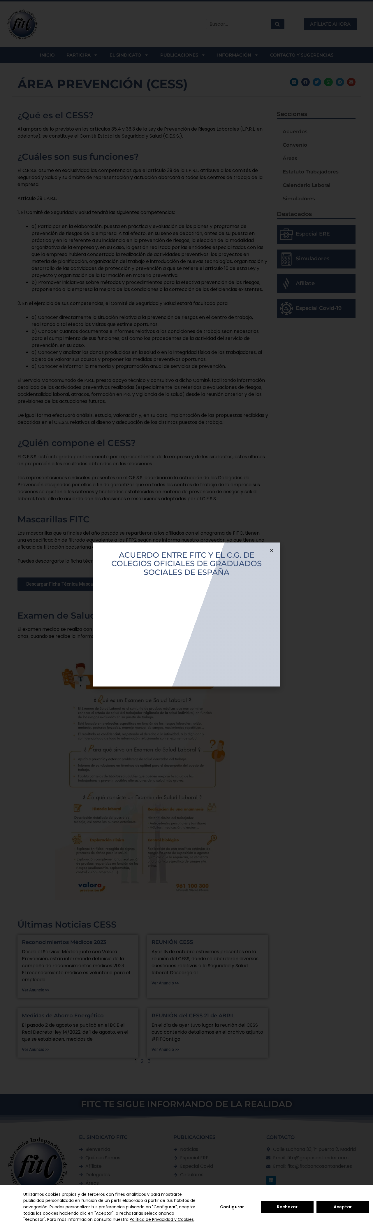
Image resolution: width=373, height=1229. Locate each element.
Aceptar (343, 1207)
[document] (186, 614)
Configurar (232, 1207)
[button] (272, 550)
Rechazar (287, 1207)
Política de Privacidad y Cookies (162, 1219)
